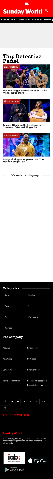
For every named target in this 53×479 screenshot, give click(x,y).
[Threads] (5, 408)
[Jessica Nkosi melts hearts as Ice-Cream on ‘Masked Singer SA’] (26, 110)
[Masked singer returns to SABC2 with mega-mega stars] (26, 76)
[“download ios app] (36, 464)
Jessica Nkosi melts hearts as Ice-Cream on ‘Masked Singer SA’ (23, 126)
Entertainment (11, 67)
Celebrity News (11, 101)
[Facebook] (5, 401)
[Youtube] (43, 401)
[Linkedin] (18, 401)
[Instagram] (11, 401)
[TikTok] (24, 401)
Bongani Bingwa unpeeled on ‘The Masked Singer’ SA (23, 160)
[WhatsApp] (37, 401)
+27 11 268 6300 (18, 415)
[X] (30, 401)
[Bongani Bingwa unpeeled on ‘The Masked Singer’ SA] (26, 145)
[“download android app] (14, 473)
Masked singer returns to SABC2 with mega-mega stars (25, 91)
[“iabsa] (14, 464)
